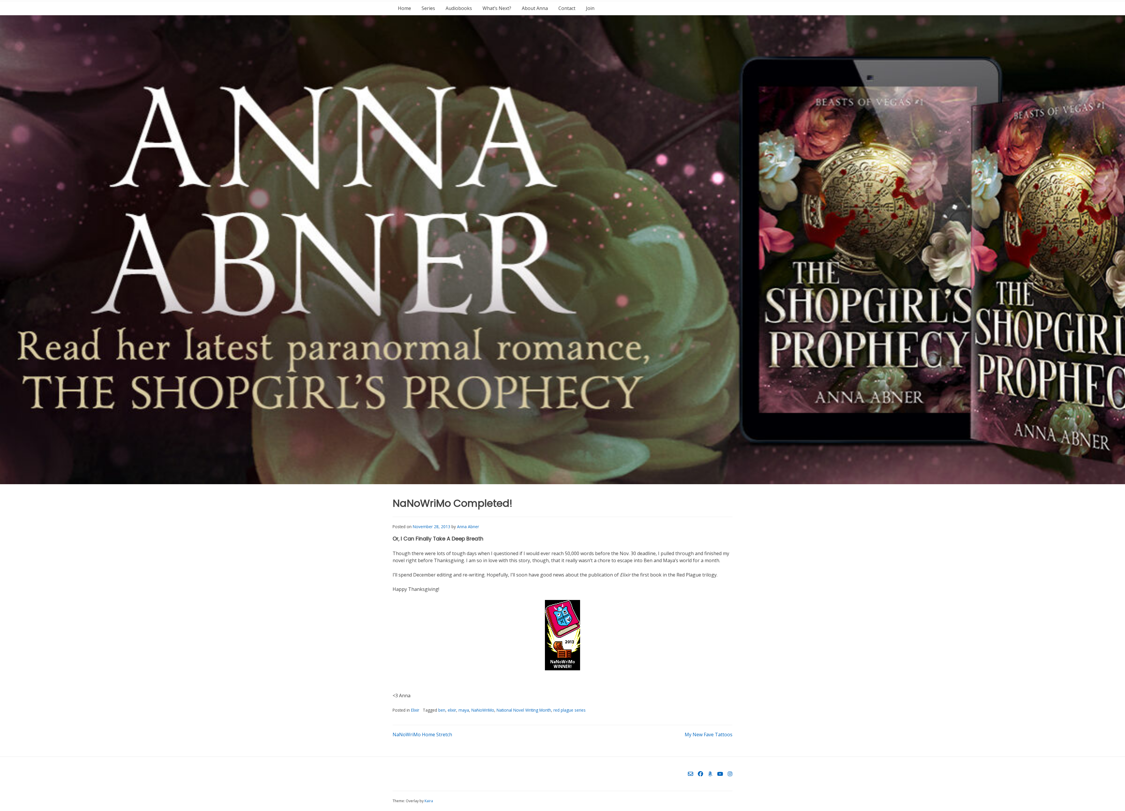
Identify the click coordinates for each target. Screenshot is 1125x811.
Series (428, 8)
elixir (452, 710)
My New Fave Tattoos (708, 734)
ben (441, 710)
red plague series (569, 710)
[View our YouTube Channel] (720, 773)
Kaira (429, 800)
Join (590, 8)
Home (404, 8)
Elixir (415, 710)
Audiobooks (459, 8)
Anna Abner (468, 526)
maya (463, 710)
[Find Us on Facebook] (700, 773)
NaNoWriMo (482, 710)
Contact (566, 8)
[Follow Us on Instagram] (730, 773)
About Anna (535, 8)
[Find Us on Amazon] (710, 773)
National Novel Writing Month (524, 710)
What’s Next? (497, 8)
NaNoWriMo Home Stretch (422, 734)
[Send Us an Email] (690, 773)
